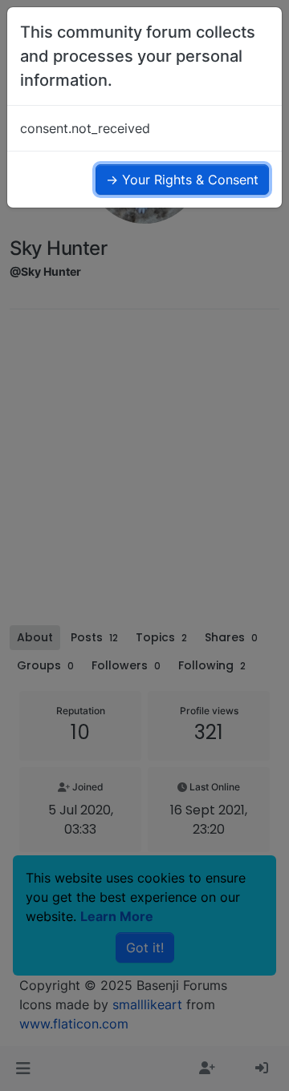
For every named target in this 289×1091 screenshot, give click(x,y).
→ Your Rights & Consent (182, 180)
